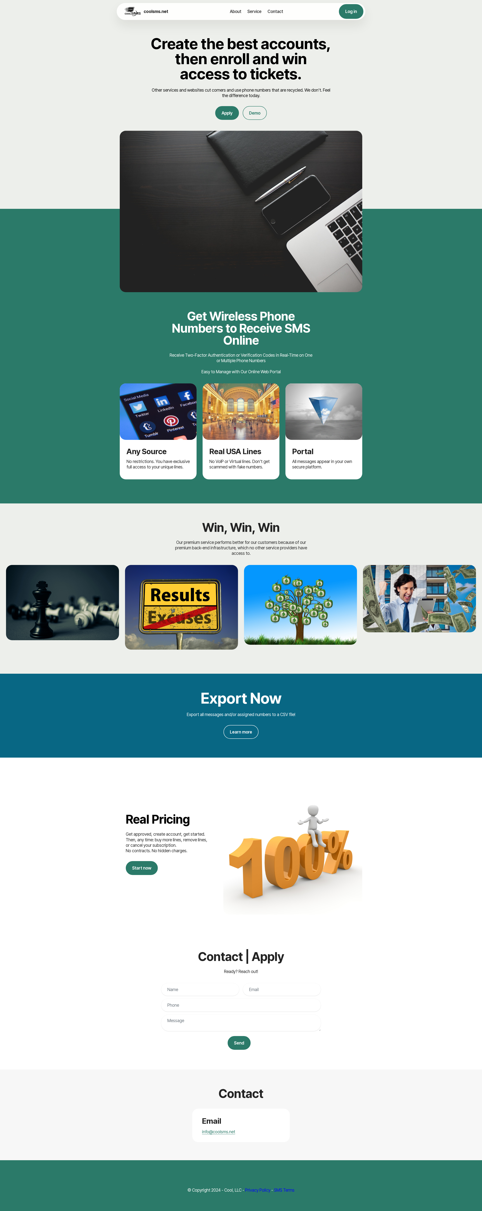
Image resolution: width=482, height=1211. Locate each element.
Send (239, 1042)
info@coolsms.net (218, 1131)
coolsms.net (156, 11)
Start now (141, 867)
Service (254, 11)
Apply (227, 113)
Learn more (241, 731)
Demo (254, 113)
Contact (275, 11)
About (235, 11)
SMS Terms (284, 1190)
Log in (351, 11)
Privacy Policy (257, 1190)
